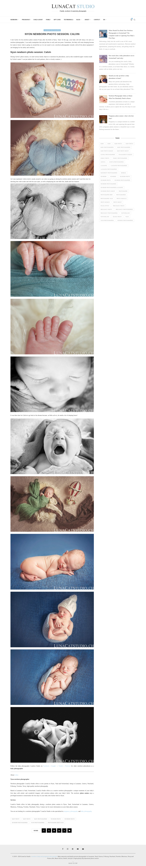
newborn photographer (19, 822)
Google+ (53, 766)
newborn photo (56, 819)
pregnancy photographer (124, 209)
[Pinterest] (72, 849)
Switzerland (125, 213)
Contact (97, 19)
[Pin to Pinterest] (54, 830)
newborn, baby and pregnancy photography (44, 856)
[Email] (83, 849)
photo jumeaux (122, 198)
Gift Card (57, 19)
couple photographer (108, 154)
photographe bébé (107, 194)
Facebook (46, 766)
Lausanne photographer (119, 165)
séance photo (117, 216)
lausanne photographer (109, 169)
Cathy (16, 775)
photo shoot (117, 202)
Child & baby (38, 19)
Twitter (61, 766)
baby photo (15, 819)
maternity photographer (109, 172)
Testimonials (68, 19)
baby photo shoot (123, 151)
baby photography (86, 811)
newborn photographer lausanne (112, 187)
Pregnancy (26, 19)
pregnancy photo (118, 205)
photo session (105, 202)
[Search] (134, 20)
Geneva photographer (116, 162)
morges (123, 172)
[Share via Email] (69, 830)
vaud (127, 216)
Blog (78, 19)
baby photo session (107, 151)
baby (102, 143)
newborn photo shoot (108, 191)
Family (48, 19)
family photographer (120, 158)
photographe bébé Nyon (56, 822)
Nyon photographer (37, 822)
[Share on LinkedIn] (59, 830)
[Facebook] (62, 849)
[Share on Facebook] (44, 830)
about (87, 19)
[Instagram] (67, 849)
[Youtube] (78, 849)
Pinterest (67, 766)
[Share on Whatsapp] (64, 830)
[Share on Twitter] (49, 830)
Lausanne (104, 165)
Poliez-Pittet (105, 205)
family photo (105, 158)
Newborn (13, 19)
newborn (103, 176)
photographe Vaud (107, 198)
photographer (121, 194)
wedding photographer (125, 220)
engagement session (125, 154)
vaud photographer (107, 220)
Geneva (103, 162)
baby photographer (40, 819)
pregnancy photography (71, 811)
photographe (123, 191)
